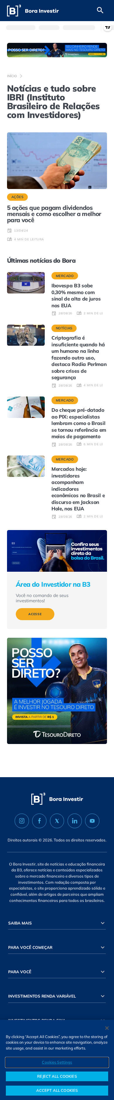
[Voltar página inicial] (33, 11)
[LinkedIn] (75, 821)
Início (12, 76)
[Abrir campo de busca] (100, 10)
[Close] (107, 1028)
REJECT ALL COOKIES (57, 1076)
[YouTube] (92, 821)
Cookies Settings (57, 1062)
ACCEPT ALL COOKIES (57, 1090)
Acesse (35, 614)
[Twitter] (57, 821)
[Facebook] (39, 821)
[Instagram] (22, 821)
